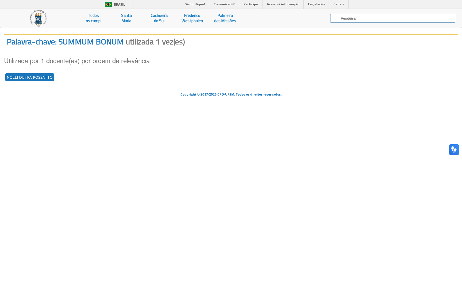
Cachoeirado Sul (159, 18)
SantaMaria (126, 18)
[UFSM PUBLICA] (38, 18)
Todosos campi (93, 18)
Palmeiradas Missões (225, 18)
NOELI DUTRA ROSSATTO (30, 77)
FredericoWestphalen (192, 18)
